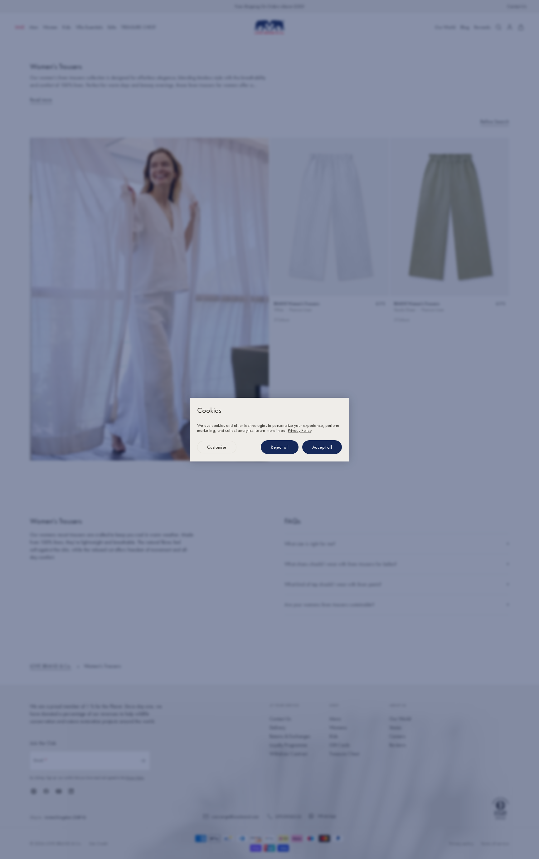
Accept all (322, 447)
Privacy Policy (299, 430)
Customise (216, 447)
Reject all (280, 447)
